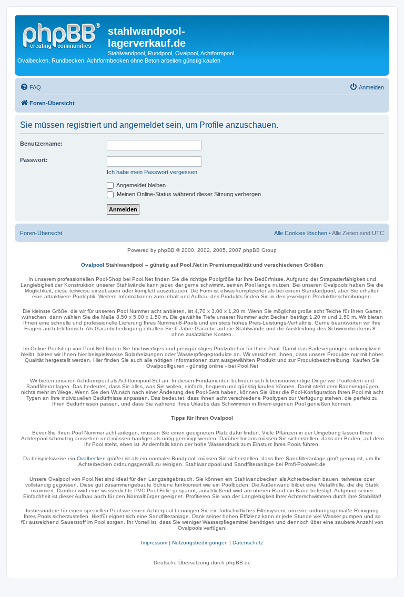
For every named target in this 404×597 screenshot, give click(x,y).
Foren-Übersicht (41, 233)
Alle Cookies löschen (300, 233)
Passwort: (34, 160)
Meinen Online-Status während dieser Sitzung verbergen (188, 194)
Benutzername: (41, 143)
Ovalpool (92, 265)
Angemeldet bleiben (140, 185)
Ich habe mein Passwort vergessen (152, 172)
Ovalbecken (91, 458)
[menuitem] (30, 87)
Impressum (154, 542)
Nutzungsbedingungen (200, 542)
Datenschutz (248, 542)
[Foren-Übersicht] (62, 34)
